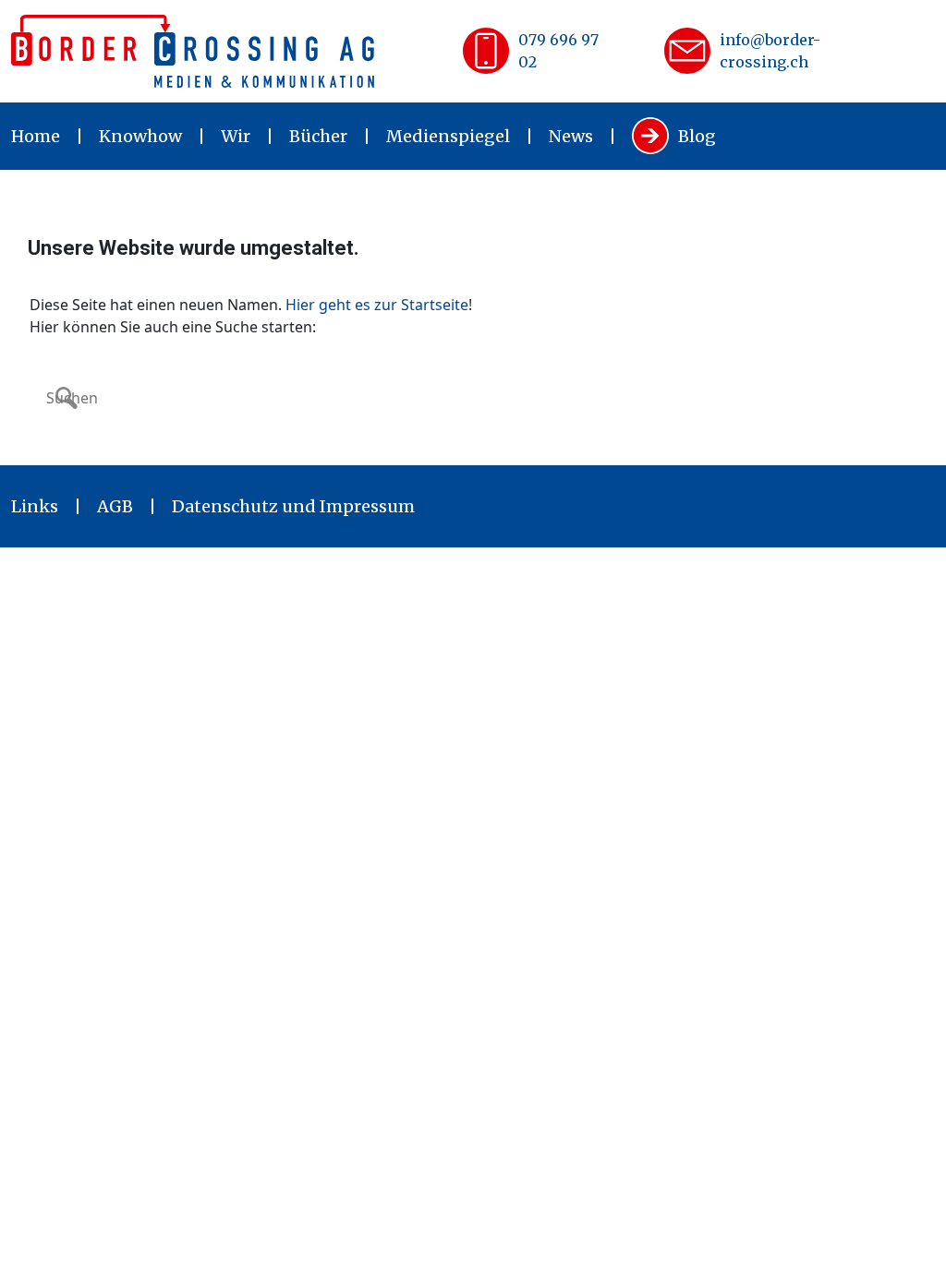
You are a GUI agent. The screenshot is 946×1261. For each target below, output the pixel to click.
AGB (115, 506)
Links (34, 506)
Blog (697, 136)
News (571, 136)
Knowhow (140, 136)
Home (35, 136)
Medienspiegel (448, 136)
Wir (235, 136)
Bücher (318, 136)
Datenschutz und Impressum (293, 506)
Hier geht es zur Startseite (376, 304)
